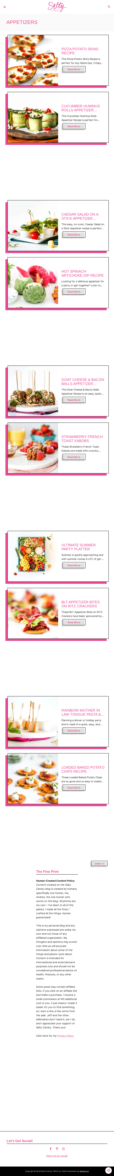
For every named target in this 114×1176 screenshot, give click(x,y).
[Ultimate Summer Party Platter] (33, 556)
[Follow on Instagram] (63, 1149)
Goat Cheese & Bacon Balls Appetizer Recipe (82, 384)
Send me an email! (57, 1155)
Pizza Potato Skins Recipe (79, 51)
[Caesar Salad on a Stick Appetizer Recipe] (33, 225)
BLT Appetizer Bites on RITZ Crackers (80, 604)
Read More (74, 70)
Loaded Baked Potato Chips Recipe (82, 769)
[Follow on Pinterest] (57, 1149)
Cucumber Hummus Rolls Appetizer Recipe (80, 110)
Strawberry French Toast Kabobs (82, 439)
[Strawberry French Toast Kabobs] (33, 448)
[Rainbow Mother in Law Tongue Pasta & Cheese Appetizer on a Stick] (33, 721)
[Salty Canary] (56, 7)
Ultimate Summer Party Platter (78, 547)
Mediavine (84, 1171)
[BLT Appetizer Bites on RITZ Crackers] (33, 613)
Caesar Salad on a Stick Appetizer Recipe (79, 218)
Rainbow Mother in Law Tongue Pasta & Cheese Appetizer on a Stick (82, 716)
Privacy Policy (65, 1035)
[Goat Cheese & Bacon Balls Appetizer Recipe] (33, 391)
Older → (99, 863)
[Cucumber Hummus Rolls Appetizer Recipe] (33, 117)
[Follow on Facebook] (50, 1149)
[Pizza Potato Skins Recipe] (33, 60)
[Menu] (4, 7)
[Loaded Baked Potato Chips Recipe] (33, 778)
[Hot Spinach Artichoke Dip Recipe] (33, 282)
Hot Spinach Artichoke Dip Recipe (82, 273)
